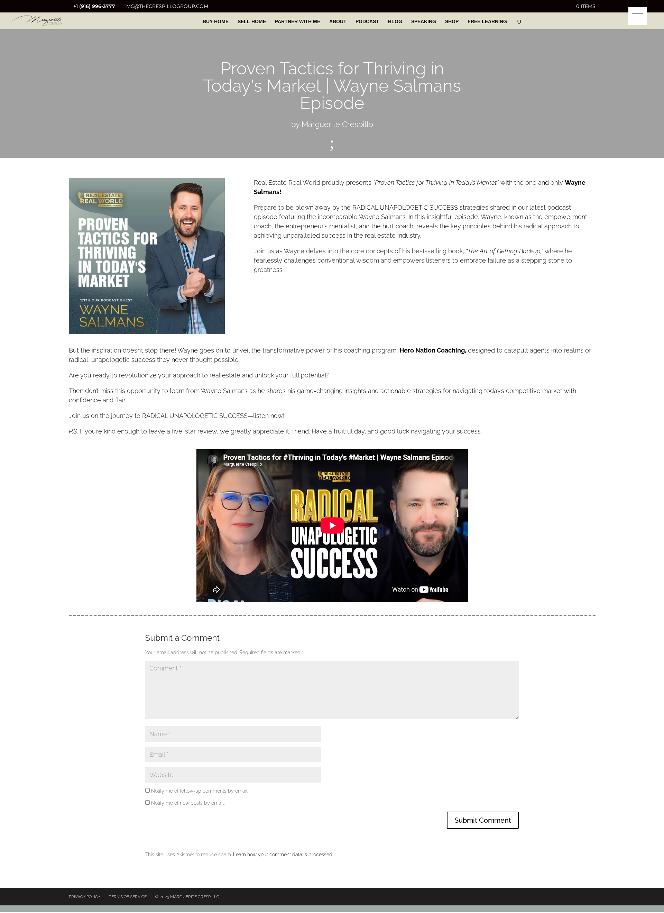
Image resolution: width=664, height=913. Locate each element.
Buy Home (216, 21)
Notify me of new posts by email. (187, 803)
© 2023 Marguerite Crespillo (187, 896)
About (338, 21)
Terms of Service (128, 896)
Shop (452, 21)
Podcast (367, 21)
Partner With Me (297, 21)
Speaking (423, 21)
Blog (395, 21)
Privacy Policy (84, 896)
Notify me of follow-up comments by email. (199, 791)
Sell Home (252, 21)
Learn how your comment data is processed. (283, 854)
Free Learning (487, 21)
